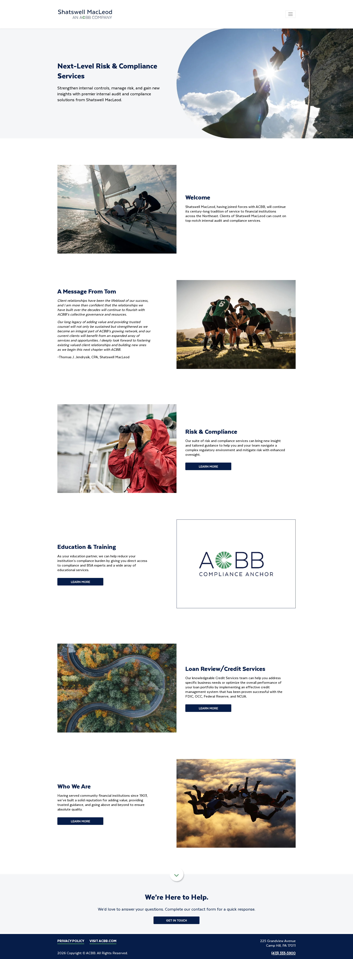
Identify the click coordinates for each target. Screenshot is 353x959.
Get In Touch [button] (176, 920)
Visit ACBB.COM (103, 940)
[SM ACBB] (85, 13)
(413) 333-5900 (283, 953)
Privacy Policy (70, 940)
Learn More (208, 466)
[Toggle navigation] (290, 14)
